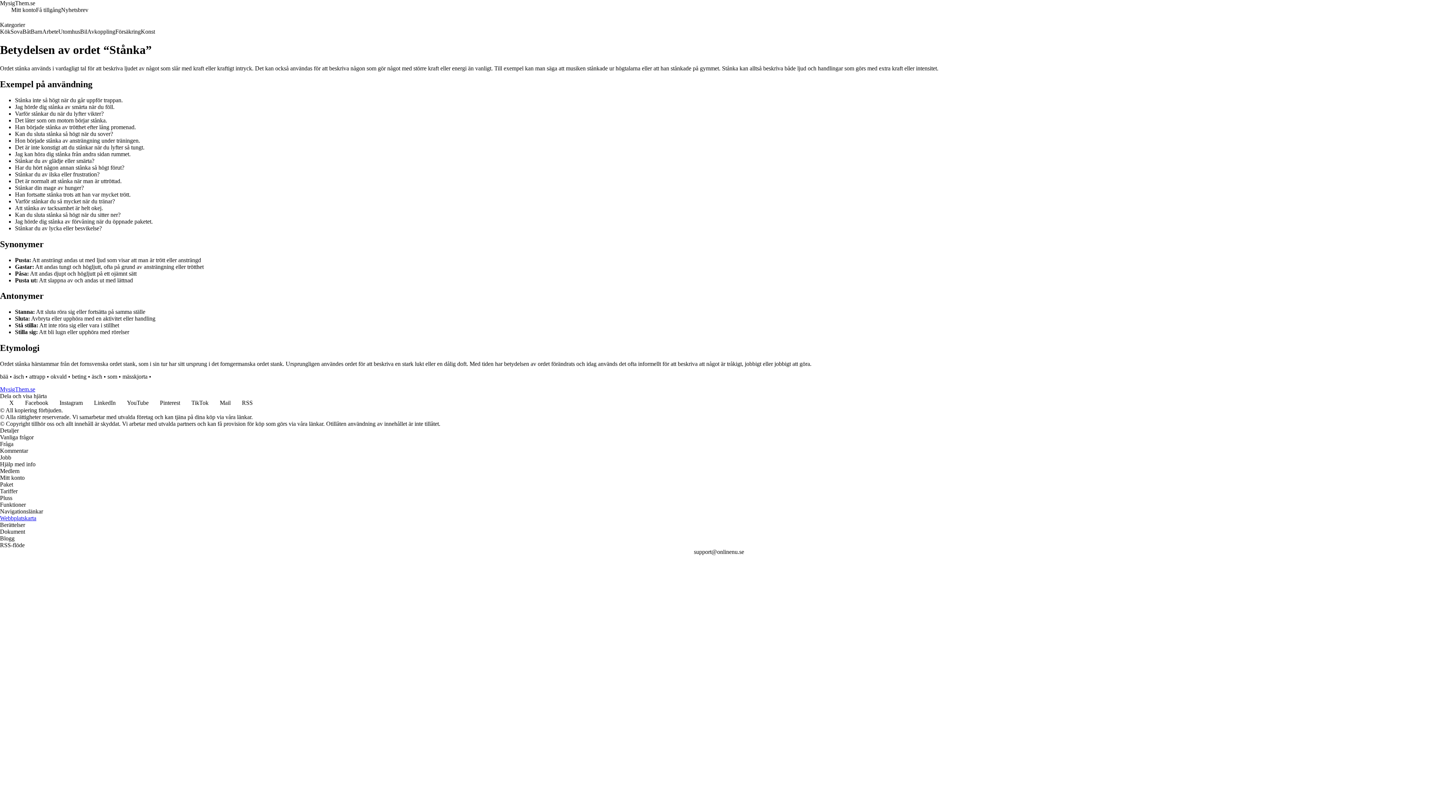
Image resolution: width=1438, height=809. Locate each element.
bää (4, 376)
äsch (18, 376)
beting (79, 376)
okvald (59, 376)
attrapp (37, 376)
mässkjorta (135, 376)
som (112, 376)
